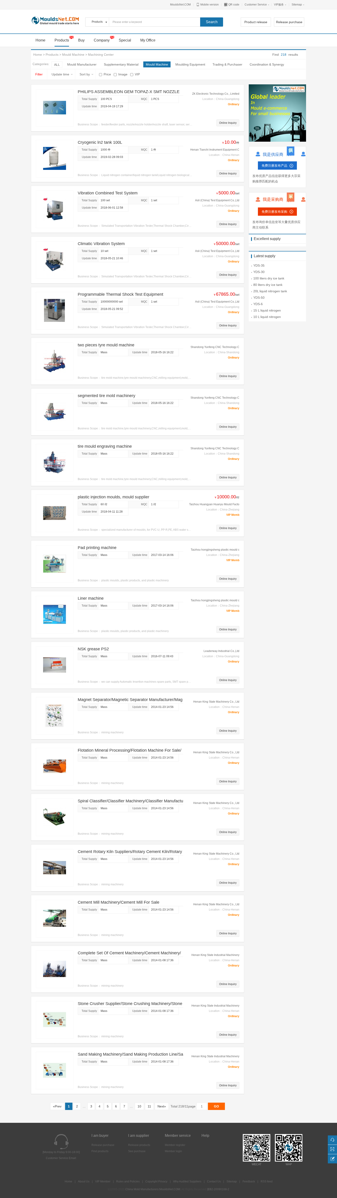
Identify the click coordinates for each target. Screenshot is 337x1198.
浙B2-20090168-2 (218, 1189)
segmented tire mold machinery (106, 395)
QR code (233, 4)
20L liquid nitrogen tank (270, 291)
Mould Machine (73, 54)
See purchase (137, 1151)
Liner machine (91, 598)
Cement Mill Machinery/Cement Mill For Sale (118, 902)
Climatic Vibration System (101, 243)
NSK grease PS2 (93, 649)
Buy (81, 40)
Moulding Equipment (190, 64)
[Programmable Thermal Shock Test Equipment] (54, 310)
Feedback (249, 1181)
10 (139, 1106)
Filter (39, 74)
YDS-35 (259, 265)
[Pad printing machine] (54, 563)
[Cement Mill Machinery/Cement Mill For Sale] (54, 918)
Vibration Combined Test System (108, 193)
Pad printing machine (97, 547)
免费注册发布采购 (274, 211)
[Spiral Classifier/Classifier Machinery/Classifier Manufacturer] (54, 817)
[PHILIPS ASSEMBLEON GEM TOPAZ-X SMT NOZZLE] (54, 107)
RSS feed (267, 1181)
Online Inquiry (228, 122)
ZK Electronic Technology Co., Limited (215, 93)
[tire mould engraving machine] (54, 462)
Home (37, 54)
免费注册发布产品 (274, 165)
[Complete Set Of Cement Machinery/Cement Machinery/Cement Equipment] (54, 969)
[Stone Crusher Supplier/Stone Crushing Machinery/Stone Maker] (54, 1019)
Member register (175, 1145)
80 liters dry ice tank (267, 285)
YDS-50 (259, 297)
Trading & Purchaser (227, 64)
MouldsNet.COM (180, 4)
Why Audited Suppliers (187, 1181)
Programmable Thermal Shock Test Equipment (120, 294)
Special (125, 40)
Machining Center (101, 54)
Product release (255, 22)
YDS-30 (259, 272)
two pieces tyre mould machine (106, 345)
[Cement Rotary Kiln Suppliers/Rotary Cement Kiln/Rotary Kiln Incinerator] (54, 867)
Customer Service (256, 4)
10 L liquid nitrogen (267, 317)
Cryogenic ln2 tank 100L (100, 142)
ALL (57, 64)
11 (149, 1106)
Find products (99, 1151)
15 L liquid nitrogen (267, 310)
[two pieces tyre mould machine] (54, 361)
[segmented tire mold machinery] (54, 411)
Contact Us (214, 1181)
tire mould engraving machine (105, 446)
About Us (83, 1181)
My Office (147, 40)
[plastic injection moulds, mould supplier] (54, 513)
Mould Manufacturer (82, 64)
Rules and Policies (128, 1181)
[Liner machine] (54, 614)
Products (62, 40)
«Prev (57, 1106)
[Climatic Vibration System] (54, 259)
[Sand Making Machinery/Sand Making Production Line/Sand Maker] (54, 1070)
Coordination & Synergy (267, 64)
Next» (162, 1106)
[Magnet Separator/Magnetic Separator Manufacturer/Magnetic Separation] (54, 715)
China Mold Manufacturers (141, 1189)
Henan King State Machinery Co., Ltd (216, 701)
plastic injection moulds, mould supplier (113, 497)
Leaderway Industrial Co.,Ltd (221, 651)
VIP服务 (279, 4)
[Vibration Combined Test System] (54, 209)
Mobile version (209, 4)
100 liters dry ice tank (268, 278)
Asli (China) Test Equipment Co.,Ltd (217, 200)
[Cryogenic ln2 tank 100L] (54, 158)
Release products (139, 1145)
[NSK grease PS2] (54, 665)
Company (102, 40)
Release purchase (289, 22)
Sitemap (297, 4)
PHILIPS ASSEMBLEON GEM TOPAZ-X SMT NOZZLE (129, 91)
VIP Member (102, 1181)
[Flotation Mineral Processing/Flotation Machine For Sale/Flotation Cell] (54, 766)
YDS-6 (258, 304)
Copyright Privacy (156, 1181)
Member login (173, 1151)
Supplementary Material (121, 64)
